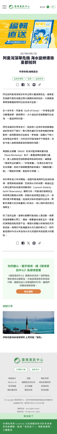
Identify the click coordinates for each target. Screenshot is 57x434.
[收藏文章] (17, 84)
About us (12, 382)
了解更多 (7, 429)
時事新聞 (23, 71)
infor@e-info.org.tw (32, 411)
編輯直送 (33, 71)
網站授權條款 (45, 382)
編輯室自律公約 (28, 382)
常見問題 (12, 386)
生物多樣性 (19, 78)
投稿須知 (45, 386)
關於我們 (45, 378)
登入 (53, 7)
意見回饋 (45, 389)
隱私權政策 (12, 389)
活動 (28, 378)
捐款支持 (35, 369)
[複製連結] (39, 84)
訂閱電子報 (21, 369)
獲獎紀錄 (28, 389)
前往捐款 (28, 291)
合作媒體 (28, 386)
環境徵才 (12, 378)
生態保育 (39, 78)
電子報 (42, 7)
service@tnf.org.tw (33, 408)
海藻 (29, 78)
